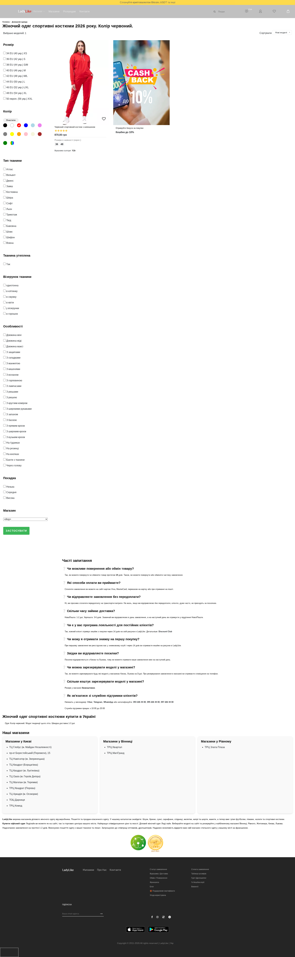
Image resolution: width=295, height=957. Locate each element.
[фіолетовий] (41, 125)
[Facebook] (152, 917)
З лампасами (13, 386)
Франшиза (154, 882)
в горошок (12, 313)
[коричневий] (41, 134)
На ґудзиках (13, 442)
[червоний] (20, 125)
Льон (9, 209)
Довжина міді (14, 340)
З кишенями (13, 369)
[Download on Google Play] (158, 930)
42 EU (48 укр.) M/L (17, 76)
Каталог (37, 11)
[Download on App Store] (135, 930)
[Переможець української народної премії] (155, 843)
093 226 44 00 (139, 702)
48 (62, 144)
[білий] (13, 125)
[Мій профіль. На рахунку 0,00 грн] (260, 11)
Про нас (102, 869)
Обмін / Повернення (158, 878)
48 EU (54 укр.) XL (16, 93)
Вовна (10, 243)
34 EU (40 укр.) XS (16, 53)
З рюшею (11, 397)
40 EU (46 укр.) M (16, 70)
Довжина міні (14, 335)
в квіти (10, 302)
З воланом (12, 374)
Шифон (10, 237)
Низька (10, 486)
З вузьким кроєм (15, 437)
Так (8, 264)
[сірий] (6, 134)
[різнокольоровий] (13, 143)
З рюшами (12, 391)
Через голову (14, 465)
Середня (11, 492)
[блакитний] (34, 125)
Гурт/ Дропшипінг (198, 878)
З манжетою (13, 363)
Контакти (84, 11)
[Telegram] (169, 917)
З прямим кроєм (15, 425)
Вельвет (11, 175)
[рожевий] (27, 134)
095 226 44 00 (153, 702)
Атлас (9, 169)
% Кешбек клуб (197, 882)
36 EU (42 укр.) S (15, 59)
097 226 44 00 (167, 702)
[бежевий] (34, 134)
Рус (176, 943)
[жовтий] (13, 134)
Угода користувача (158, 895)
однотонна (12, 285)
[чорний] (6, 125)
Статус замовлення (158, 869)
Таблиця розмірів (198, 874)
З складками (13, 357)
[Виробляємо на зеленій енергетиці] (138, 842)
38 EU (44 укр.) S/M (17, 64)
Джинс (10, 180)
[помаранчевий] (20, 134)
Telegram (98, 702)
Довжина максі (14, 346)
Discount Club (165, 631)
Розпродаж (69, 11)
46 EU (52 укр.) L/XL (17, 87)
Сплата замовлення (200, 869)
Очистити (11, 120)
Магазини (54, 11)
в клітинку (12, 291)
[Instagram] (157, 917)
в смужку (11, 297)
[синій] (27, 125)
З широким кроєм (16, 431)
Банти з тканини (15, 459)
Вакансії (194, 887)
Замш (9, 186)
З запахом (12, 414)
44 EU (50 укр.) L (15, 81)
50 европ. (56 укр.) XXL (19, 98)
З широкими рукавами (19, 409)
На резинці (12, 448)
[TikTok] (163, 917)
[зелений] (6, 143)
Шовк (9, 231)
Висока (10, 498)
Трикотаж (11, 214)
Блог (152, 887)
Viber (89, 702)
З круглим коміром (16, 403)
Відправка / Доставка (159, 874)
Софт (9, 203)
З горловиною (14, 380)
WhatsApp (108, 702)
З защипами (13, 352)
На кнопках (12, 454)
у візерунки (12, 308)
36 (56, 144)
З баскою (11, 420)
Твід (8, 220)
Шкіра (9, 197)
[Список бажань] (274, 11)
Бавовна (11, 226)
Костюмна (12, 192)
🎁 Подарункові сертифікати (162, 891)
